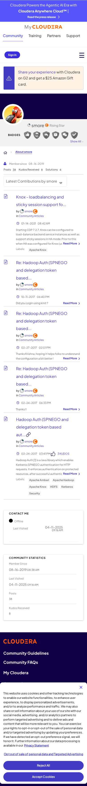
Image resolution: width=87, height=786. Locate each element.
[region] (43, 733)
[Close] (81, 687)
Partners (54, 35)
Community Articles (31, 216)
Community (13, 35)
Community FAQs (20, 662)
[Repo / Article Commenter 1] (56, 135)
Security (34, 493)
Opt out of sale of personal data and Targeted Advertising (43, 754)
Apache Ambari (39, 480)
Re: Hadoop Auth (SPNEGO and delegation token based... (41, 270)
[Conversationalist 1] (65, 135)
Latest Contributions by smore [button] (31, 181)
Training (35, 35)
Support (73, 35)
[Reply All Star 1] (46, 135)
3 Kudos (63, 453)
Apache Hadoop (63, 480)
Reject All (43, 765)
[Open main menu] (82, 55)
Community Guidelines (26, 653)
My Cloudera (15, 672)
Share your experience (37, 72)
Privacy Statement (36, 745)
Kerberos (67, 486)
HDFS (54, 486)
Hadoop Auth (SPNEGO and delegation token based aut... (42, 427)
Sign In (12, 55)
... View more (71, 244)
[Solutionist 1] (74, 135)
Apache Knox (37, 250)
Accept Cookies (43, 776)
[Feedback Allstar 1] (27, 135)
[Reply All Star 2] (37, 135)
